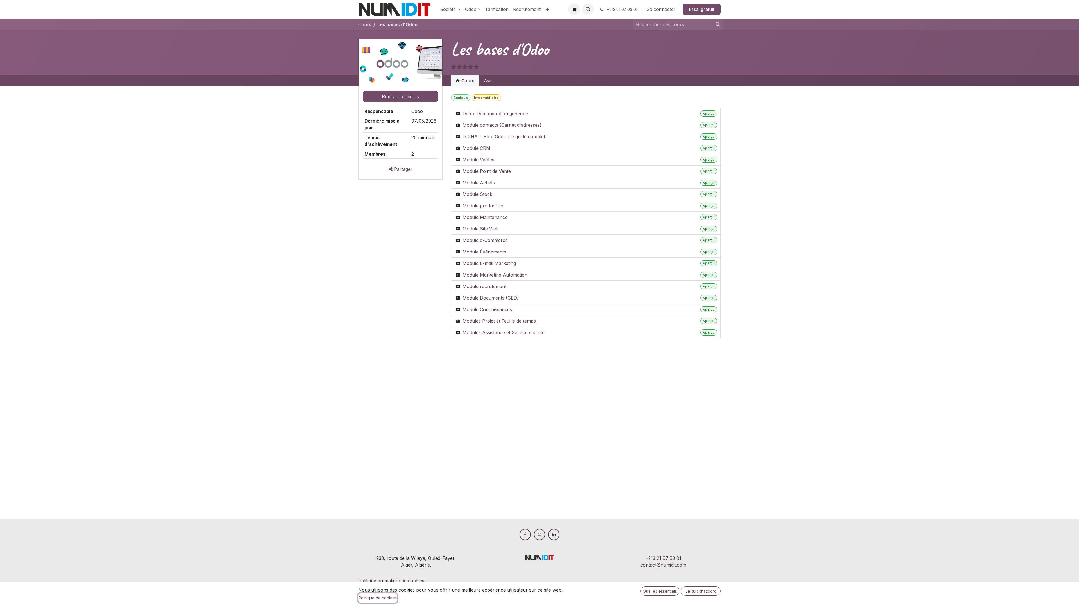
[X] (539, 534)
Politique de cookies (378, 597)
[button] (588, 9)
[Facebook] (525, 534)
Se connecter (661, 9)
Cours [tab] (467, 80)
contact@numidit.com (663, 565)
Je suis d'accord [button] (701, 591)
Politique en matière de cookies (391, 580)
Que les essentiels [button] (660, 591)
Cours (364, 24)
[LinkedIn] (553, 534)
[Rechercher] (715, 24)
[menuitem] (450, 9)
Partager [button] (402, 169)
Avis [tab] (488, 80)
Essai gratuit (701, 9)
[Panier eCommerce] (574, 9)
